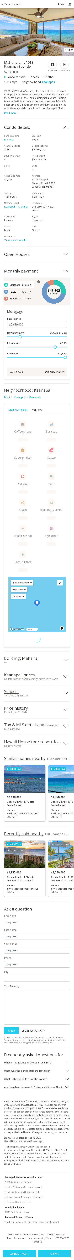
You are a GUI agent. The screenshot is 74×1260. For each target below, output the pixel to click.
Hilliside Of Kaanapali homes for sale (22, 1187)
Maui (7, 397)
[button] (22, 582)
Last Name (10, 929)
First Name (10, 915)
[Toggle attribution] (62, 628)
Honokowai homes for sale (17, 1202)
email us (38, 1241)
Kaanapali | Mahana (16, 206)
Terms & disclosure (16, 1238)
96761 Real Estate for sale (16, 1212)
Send (11, 1030)
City (6, 972)
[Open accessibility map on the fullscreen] (60, 582)
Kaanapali (48, 82)
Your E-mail (10, 943)
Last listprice (14, 318)
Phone (7, 958)
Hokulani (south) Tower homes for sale (23, 1197)
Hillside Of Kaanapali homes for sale (22, 1192)
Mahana (8, 139)
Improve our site (36, 1238)
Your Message (12, 986)
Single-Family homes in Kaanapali (43, 1222)
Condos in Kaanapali (14, 1222)
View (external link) (15, 240)
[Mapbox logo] (17, 629)
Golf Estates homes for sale (17, 1182)
